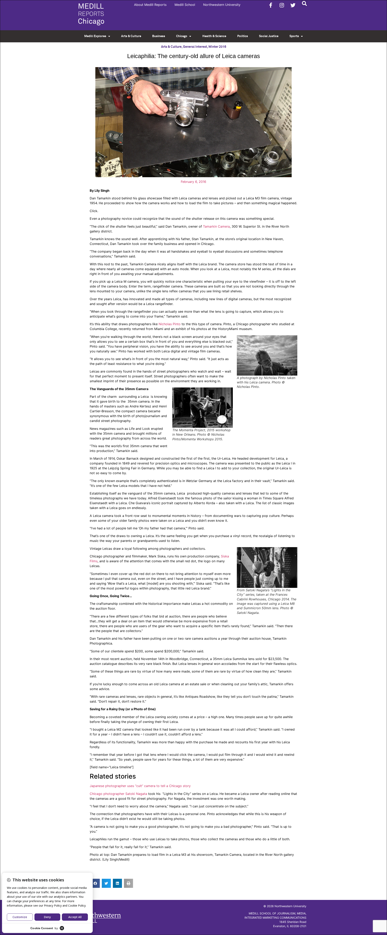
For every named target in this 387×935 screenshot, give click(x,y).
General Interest (195, 46)
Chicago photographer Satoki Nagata (118, 794)
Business (158, 36)
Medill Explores (95, 36)
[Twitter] (293, 5)
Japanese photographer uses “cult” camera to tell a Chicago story (140, 786)
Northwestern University (221, 5)
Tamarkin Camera (216, 226)
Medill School (185, 5)
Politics (242, 36)
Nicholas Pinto (170, 324)
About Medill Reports (150, 5)
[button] (304, 3)
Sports (294, 36)
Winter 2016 (217, 46)
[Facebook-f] (271, 5)
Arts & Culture (131, 36)
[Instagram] (282, 5)
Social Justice (268, 36)
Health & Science (214, 36)
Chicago (181, 36)
